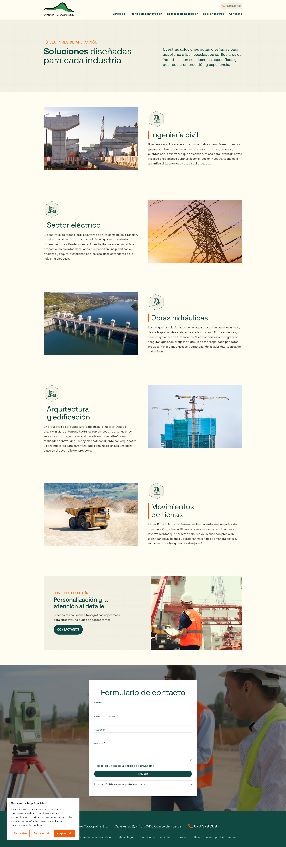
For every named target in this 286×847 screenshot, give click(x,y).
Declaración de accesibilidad (93, 837)
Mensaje (99, 743)
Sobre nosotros (213, 14)
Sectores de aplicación (182, 14)
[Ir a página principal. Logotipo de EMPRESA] (66, 9)
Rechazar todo (42, 833)
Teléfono (99, 730)
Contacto (235, 14)
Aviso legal (126, 837)
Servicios (118, 14)
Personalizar (20, 833)
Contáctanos (68, 629)
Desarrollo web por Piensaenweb (216, 837)
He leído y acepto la (125, 766)
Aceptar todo (64, 833)
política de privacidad (139, 766)
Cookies (182, 837)
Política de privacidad (155, 837)
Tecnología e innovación (146, 14)
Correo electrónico (105, 716)
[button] (143, 784)
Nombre (98, 702)
